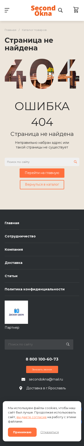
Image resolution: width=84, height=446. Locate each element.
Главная (12, 223)
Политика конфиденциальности (35, 289)
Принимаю (22, 432)
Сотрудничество (20, 236)
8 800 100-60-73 (42, 359)
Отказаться (49, 432)
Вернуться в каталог (42, 184)
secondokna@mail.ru (46, 379)
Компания (14, 249)
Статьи (11, 276)
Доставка (13, 263)
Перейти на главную (42, 173)
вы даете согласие (32, 417)
